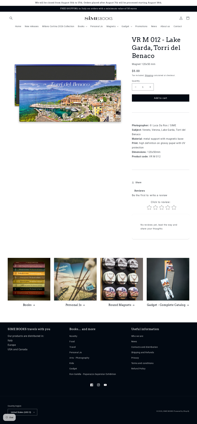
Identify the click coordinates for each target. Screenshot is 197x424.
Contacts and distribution (144, 347)
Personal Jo (74, 305)
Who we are (137, 336)
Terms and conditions (142, 363)
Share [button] (138, 182)
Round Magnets (120, 305)
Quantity (136, 81)
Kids (71, 363)
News (134, 341)
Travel (72, 347)
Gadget (73, 368)
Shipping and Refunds (142, 352)
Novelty (73, 336)
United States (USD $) (21, 412)
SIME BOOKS (168, 411)
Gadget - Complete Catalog (166, 305)
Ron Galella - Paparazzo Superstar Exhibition (92, 374)
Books (27, 305)
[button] (11, 18)
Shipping (149, 75)
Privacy (135, 358)
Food (72, 341)
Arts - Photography (79, 358)
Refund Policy (138, 368)
